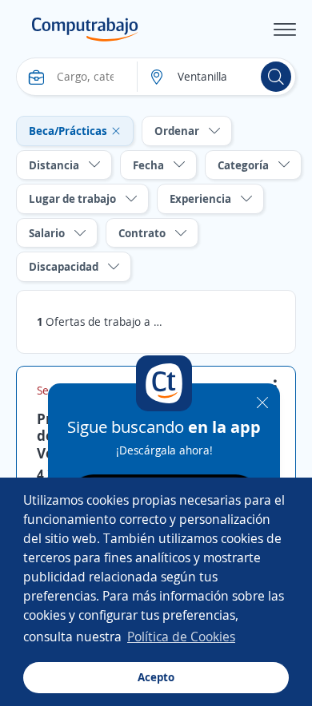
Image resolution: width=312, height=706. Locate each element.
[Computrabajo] (85, 30)
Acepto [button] (156, 676)
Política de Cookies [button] (181, 636)
